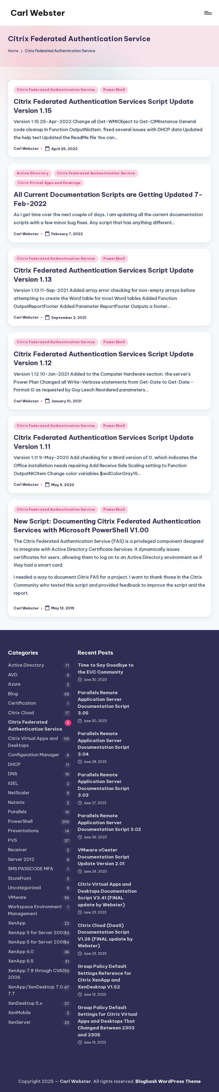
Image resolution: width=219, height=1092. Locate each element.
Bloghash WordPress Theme (168, 1081)
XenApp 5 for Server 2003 (37, 933)
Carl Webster (38, 13)
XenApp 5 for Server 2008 (37, 942)
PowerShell (114, 90)
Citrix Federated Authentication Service (56, 90)
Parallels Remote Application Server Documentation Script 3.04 (103, 744)
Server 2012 (21, 859)
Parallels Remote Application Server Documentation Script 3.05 (103, 703)
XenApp (17, 923)
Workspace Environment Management (35, 910)
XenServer (19, 1022)
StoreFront (19, 878)
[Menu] (207, 13)
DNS (12, 774)
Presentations (23, 831)
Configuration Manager (33, 755)
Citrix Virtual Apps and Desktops (49, 183)
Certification (22, 703)
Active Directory (33, 173)
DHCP (14, 764)
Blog (13, 694)
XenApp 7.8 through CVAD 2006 (37, 974)
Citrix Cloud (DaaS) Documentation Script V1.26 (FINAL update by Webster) (105, 935)
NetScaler (19, 793)
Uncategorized (24, 888)
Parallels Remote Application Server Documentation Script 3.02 (109, 822)
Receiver (17, 850)
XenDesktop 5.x (25, 1003)
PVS (12, 840)
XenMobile (19, 1012)
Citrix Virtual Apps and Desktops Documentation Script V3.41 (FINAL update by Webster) (107, 894)
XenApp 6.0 (21, 951)
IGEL (13, 783)
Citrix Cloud (21, 713)
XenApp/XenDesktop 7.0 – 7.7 (37, 990)
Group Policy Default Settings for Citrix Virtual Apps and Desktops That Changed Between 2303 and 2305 (107, 1021)
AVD (12, 675)
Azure (14, 684)
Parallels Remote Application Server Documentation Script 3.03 (103, 785)
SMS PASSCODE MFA (30, 869)
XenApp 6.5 (21, 961)
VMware (17, 897)
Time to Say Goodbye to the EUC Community (106, 668)
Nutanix (16, 802)
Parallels (17, 812)
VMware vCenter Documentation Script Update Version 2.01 (103, 856)
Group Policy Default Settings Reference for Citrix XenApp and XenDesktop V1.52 (104, 976)
